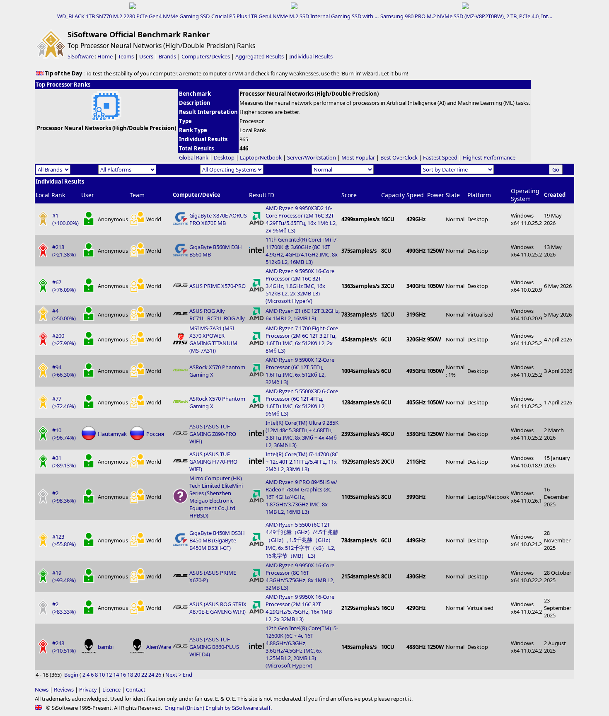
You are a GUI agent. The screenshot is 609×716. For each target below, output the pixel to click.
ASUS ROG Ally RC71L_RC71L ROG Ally (217, 314)
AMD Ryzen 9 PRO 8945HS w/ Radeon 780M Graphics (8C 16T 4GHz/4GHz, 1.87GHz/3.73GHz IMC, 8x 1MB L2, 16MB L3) (301, 496)
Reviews (64, 689)
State (453, 195)
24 (151, 674)
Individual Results (311, 56)
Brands (167, 56)
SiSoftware (81, 56)
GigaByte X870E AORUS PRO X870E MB (218, 219)
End (187, 674)
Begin (71, 674)
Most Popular (358, 157)
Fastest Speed (440, 157)
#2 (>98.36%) (64, 496)
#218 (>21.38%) (64, 250)
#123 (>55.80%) (64, 540)
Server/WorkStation (311, 157)
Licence (111, 689)
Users (146, 56)
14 (116, 674)
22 (144, 674)
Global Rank (193, 157)
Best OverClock (399, 157)
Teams (126, 56)
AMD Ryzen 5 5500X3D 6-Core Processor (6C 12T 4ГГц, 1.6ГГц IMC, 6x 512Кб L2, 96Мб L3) (302, 402)
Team (137, 195)
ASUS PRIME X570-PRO (217, 286)
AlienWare (158, 647)
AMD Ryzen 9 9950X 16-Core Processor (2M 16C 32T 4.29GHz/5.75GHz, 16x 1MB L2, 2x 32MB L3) (300, 608)
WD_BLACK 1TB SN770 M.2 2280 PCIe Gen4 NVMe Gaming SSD (133, 16)
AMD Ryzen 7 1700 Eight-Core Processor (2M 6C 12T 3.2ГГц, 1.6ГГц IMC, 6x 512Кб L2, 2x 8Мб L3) (302, 339)
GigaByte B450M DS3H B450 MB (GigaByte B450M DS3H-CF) (217, 540)
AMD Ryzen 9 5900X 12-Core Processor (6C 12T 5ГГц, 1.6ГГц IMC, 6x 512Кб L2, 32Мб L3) (300, 371)
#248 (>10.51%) (64, 646)
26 (158, 674)
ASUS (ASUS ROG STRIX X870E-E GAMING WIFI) (218, 607)
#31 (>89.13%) (64, 461)
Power (435, 195)
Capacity (393, 195)
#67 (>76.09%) (64, 285)
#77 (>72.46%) (64, 402)
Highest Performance (489, 157)
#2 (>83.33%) (64, 607)
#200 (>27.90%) (64, 339)
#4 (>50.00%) (64, 314)
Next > (173, 674)
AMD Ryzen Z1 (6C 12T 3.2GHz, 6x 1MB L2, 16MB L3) (303, 314)
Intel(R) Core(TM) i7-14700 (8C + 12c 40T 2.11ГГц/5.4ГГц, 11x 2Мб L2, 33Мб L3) (302, 461)
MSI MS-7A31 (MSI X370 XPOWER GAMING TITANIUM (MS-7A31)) (213, 339)
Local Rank (50, 195)
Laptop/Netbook (261, 157)
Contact (135, 689)
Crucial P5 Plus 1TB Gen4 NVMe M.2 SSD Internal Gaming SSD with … (295, 16)
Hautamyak (112, 434)
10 (102, 674)
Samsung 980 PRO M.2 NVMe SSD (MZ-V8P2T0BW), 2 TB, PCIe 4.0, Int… (466, 16)
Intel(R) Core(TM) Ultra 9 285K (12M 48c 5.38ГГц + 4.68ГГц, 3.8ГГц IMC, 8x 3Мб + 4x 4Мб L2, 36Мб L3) (302, 434)
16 (123, 674)
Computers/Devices (205, 56)
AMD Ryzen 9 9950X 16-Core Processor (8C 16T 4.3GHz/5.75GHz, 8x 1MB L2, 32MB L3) (300, 576)
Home (105, 56)
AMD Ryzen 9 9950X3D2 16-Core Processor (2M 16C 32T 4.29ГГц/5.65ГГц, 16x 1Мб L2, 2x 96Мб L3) (301, 219)
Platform (479, 195)
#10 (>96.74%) (64, 433)
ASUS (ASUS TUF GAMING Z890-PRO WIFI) (212, 434)
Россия (155, 434)
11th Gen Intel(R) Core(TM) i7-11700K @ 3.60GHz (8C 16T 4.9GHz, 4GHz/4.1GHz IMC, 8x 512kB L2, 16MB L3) (302, 251)
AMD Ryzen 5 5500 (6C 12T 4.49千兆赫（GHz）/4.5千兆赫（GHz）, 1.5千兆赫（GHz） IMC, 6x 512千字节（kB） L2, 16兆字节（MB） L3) (302, 540)
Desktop (224, 157)
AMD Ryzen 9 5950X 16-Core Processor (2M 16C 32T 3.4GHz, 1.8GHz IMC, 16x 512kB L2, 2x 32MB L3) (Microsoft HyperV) (300, 286)
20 (137, 674)
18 (130, 674)
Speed (415, 195)
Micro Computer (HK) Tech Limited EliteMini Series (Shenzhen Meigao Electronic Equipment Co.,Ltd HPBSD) (216, 496)
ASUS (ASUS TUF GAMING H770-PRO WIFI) (213, 461)
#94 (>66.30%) (64, 370)
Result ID (261, 195)
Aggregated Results (259, 56)
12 (109, 674)
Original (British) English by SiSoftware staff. (218, 707)
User (87, 195)
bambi (106, 647)
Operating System (525, 195)
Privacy (88, 689)
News (41, 689)
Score (349, 195)
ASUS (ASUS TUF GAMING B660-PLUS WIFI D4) (214, 647)
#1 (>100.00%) (65, 219)
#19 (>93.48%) (64, 576)
